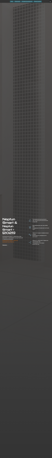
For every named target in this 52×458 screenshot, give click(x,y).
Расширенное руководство (27, 1)
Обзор (12, 1)
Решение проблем (37, 1)
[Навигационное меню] (50, 1)
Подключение (17, 1)
